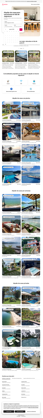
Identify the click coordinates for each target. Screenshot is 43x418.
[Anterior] (19, 48)
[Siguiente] (23, 48)
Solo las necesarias (20, 411)
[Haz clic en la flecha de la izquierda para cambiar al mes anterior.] (5, 29)
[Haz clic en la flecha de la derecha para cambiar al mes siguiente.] (17, 29)
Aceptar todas (8, 411)
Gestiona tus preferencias (31, 411)
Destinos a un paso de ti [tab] (6, 378)
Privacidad (18, 416)
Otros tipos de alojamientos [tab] (17, 378)
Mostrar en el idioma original (32, 1)
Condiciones (23, 416)
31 (5, 44)
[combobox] (13, 22)
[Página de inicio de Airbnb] (4, 4)
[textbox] (8, 26)
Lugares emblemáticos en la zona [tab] (29, 378)
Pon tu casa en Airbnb (35, 4)
